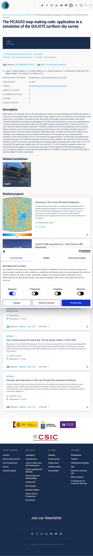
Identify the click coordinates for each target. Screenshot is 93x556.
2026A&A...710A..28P (27, 327)
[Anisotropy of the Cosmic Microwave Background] (87, 235)
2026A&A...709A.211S (27, 407)
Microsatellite (38, 54)
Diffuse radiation (50, 57)
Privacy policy (54, 459)
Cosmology (38, 57)
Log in (81, 5)
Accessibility (53, 471)
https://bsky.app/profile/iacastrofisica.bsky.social (66, 5)
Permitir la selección (46, 303)
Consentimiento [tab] (16, 258)
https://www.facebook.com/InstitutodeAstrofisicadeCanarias (47, 5)
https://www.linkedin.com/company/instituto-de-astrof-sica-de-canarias (56, 5)
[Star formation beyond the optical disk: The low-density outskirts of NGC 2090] (87, 367)
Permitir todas (76, 303)
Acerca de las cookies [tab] (77, 258)
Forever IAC (30, 482)
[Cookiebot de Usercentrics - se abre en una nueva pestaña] (80, 251)
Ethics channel (77, 477)
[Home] (5, 5)
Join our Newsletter (46, 518)
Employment (76, 455)
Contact (6, 455)
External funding (32, 490)
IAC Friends (30, 500)
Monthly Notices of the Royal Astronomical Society (48, 86)
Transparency (31, 459)
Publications (29, 15)
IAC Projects (31, 486)
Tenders (74, 459)
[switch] (35, 293)
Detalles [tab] (46, 258)
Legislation (30, 455)
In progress (42, 227)
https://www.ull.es (68, 424)
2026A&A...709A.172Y (27, 367)
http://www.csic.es (45, 438)
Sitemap (51, 455)
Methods (7, 57)
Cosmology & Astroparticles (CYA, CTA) (18, 54)
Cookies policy (54, 467)
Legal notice (53, 463)
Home (5, 15)
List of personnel (10, 463)
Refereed (10, 44)
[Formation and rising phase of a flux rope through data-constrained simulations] (87, 407)
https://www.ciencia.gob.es (25, 424)
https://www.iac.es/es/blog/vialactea (71, 5)
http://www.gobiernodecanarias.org (48, 424)
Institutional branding (80, 463)
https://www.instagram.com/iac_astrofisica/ (51, 5)
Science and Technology (15, 15)
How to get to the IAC (11, 459)
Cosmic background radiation (22, 57)
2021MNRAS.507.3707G (24, 65)
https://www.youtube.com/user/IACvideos (61, 5)
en (76, 5)
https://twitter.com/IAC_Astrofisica (42, 5)
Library (6, 467)
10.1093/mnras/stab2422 (56, 65)
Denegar (17, 303)
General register (9, 471)
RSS (72, 467)
